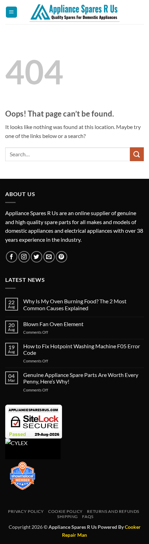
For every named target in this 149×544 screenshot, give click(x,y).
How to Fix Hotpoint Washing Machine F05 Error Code (81, 349)
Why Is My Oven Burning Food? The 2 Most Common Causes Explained (74, 304)
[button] (11, 12)
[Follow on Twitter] (36, 256)
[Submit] (137, 154)
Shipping (67, 516)
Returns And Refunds (113, 511)
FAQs (87, 516)
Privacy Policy (26, 511)
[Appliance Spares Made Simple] (74, 12)
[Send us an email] (49, 256)
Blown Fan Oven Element (53, 324)
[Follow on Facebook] (11, 256)
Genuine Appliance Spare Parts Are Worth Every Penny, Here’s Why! (80, 378)
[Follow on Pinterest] (61, 256)
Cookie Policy (65, 511)
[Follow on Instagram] (24, 256)
